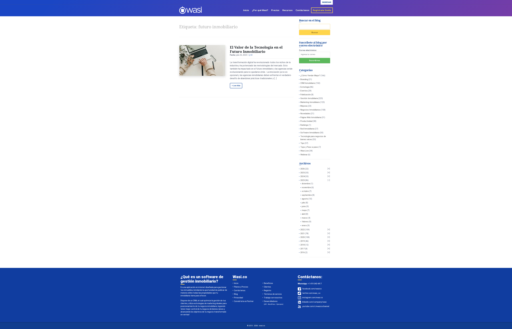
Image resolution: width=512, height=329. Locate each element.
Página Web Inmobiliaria (310, 117)
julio (303, 202)
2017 (302, 248)
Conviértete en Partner (244, 301)
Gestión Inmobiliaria (309, 98)
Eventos (304, 91)
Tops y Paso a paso (309, 147)
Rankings (304, 125)
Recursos (287, 10)
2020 (302, 237)
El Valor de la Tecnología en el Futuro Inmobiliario (256, 49)
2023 (302, 180)
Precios (275, 10)
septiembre (307, 195)
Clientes (267, 287)
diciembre (306, 183)
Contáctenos (239, 290)
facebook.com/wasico (312, 289)
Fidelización (305, 94)
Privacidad (238, 298)
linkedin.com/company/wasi (314, 302)
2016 (302, 252)
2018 (302, 245)
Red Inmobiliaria (307, 129)
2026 (302, 169)
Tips (302, 143)
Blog (236, 294)
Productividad (306, 121)
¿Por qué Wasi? (260, 10)
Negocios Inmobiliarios (310, 110)
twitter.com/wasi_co (311, 293)
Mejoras (303, 106)
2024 (302, 176)
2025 (302, 172)
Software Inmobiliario (309, 132)
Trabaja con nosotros (273, 298)
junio (304, 206)
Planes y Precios (241, 287)
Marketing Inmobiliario (310, 102)
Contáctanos (302, 10)
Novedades (305, 113)
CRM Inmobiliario (307, 83)
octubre (305, 191)
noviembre (306, 187)
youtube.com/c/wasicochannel (315, 306)
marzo (304, 218)
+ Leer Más (236, 86)
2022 (302, 229)
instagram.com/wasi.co (312, 297)
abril (303, 214)
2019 (302, 241)
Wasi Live (304, 151)
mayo (304, 210)
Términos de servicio (273, 294)
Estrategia (304, 87)
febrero (305, 221)
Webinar (303, 154)
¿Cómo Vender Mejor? (310, 75)
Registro (267, 290)
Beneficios (268, 283)
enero (304, 225)
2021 (302, 233)
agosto (305, 199)
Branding (304, 79)
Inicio (246, 10)
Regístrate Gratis (322, 10)
